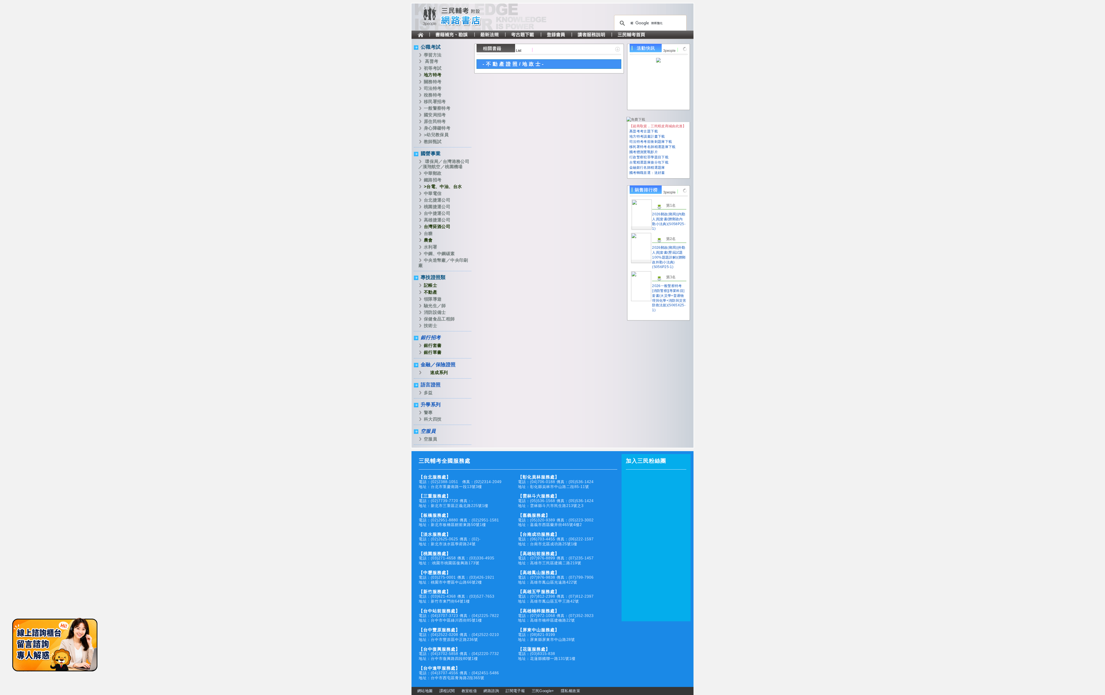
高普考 (431, 61)
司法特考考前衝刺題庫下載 (650, 142)
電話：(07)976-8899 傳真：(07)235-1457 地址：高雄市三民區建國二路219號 (556, 558)
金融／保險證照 (438, 364)
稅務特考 (432, 94)
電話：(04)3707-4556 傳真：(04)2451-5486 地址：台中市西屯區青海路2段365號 (459, 673)
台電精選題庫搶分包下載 (648, 162)
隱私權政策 (570, 691)
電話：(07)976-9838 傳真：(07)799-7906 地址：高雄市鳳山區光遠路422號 (556, 577)
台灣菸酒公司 (437, 226)
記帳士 (430, 285)
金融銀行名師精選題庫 (647, 168)
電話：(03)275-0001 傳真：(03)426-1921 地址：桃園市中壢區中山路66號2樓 (456, 577)
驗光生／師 (435, 305)
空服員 (428, 431)
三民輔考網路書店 (463, 17)
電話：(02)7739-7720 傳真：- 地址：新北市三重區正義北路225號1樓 (453, 501)
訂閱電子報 (515, 691)
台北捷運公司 (437, 200)
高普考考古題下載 (643, 131)
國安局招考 (435, 114)
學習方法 (432, 54)
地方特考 (432, 74)
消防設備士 (435, 312)
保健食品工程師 (439, 318)
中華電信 (432, 193)
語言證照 (431, 385)
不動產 (430, 292)
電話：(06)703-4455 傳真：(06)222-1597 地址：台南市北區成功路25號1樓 (556, 539)
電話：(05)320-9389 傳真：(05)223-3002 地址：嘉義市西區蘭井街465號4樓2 (556, 520)
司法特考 (432, 88)
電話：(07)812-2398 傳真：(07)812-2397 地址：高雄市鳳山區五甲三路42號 (556, 596)
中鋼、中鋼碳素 (439, 253)
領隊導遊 (432, 299)
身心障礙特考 (437, 128)
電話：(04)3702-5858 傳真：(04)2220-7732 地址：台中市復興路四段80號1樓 (459, 654)
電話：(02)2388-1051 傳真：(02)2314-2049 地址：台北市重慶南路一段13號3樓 (460, 482)
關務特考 (432, 81)
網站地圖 (425, 691)
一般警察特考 (437, 108)
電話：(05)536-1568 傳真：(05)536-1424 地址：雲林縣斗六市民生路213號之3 (556, 501)
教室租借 (469, 691)
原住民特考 (435, 121)
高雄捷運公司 (437, 219)
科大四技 (432, 419)
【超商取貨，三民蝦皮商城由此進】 (657, 126)
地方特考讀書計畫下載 (647, 136)
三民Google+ (543, 691)
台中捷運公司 (437, 213)
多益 (428, 392)
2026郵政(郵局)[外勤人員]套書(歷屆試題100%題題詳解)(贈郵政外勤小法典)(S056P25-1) (668, 257)
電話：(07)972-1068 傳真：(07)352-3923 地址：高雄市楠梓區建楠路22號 (556, 616)
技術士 (430, 325)
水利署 (430, 246)
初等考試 (432, 68)
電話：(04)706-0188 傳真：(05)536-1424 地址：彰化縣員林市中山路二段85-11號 (556, 482)
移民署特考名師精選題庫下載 (652, 147)
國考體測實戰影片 (643, 152)
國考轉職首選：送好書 (647, 173)
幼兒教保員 (437, 134)
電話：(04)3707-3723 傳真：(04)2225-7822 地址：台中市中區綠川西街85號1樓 (459, 616)
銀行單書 (432, 352)
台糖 (428, 233)
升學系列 (431, 404)
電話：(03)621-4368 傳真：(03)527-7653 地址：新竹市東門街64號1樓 (456, 596)
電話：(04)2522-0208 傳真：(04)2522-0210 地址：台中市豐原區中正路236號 (459, 635)
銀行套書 (432, 345)
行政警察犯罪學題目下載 (648, 157)
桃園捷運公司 (437, 206)
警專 (428, 412)
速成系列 (439, 372)
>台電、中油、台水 (443, 186)
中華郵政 (432, 173)
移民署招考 (435, 101)
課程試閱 (447, 691)
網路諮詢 (491, 691)
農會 (428, 240)
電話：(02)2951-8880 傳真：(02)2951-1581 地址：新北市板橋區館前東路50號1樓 (459, 520)
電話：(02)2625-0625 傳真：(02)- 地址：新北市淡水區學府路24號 (450, 539)
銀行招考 (431, 337)
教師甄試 (432, 141)
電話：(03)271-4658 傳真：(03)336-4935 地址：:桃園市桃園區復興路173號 (456, 558)
